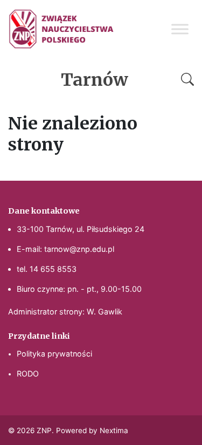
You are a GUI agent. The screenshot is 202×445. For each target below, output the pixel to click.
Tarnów (94, 80)
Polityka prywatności (54, 353)
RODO (28, 373)
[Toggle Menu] (180, 29)
